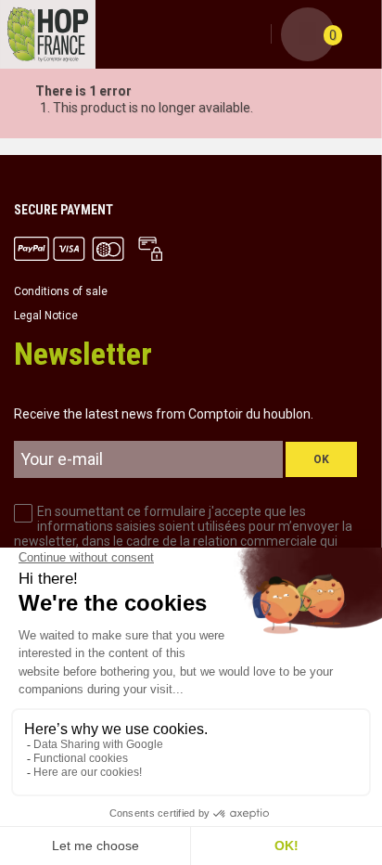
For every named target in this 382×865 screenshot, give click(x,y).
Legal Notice (46, 315)
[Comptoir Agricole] (48, 34)
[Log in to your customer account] (254, 35)
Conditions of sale (61, 291)
